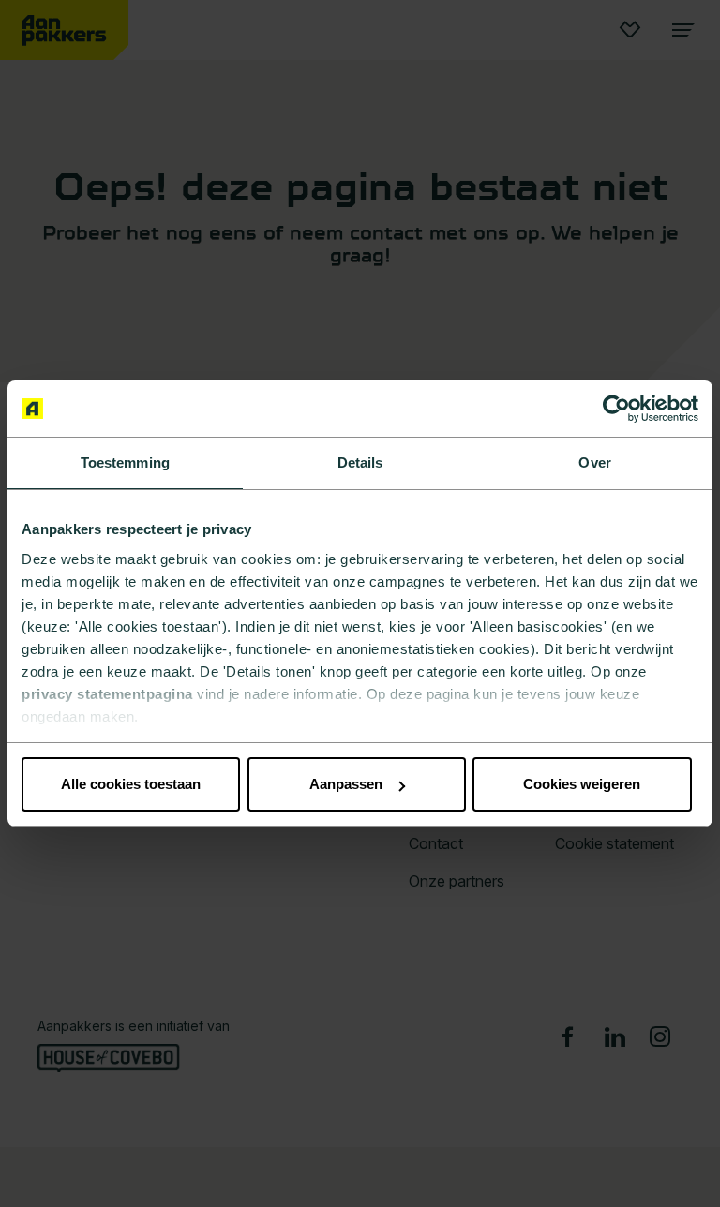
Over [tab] (594, 462)
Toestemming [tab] (125, 462)
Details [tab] (360, 462)
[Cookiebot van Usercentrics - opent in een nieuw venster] (616, 409)
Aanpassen (345, 784)
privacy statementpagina (107, 694)
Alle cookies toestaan (131, 784)
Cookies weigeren (581, 784)
